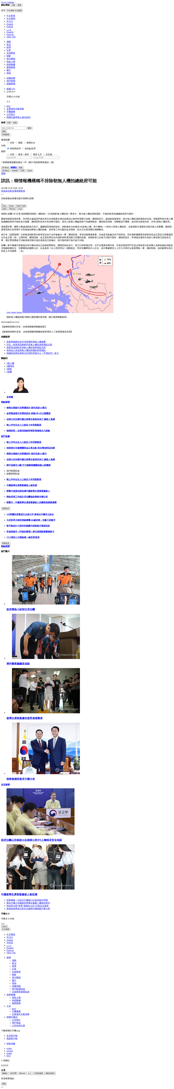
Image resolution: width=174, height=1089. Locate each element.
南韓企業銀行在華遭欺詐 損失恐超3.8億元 (27, 408)
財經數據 (11, 64)
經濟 (9, 47)
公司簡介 (11, 114)
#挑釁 (9, 372)
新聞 (9, 957)
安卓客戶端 (12, 1036)
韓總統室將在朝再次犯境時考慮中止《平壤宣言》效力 (33, 353)
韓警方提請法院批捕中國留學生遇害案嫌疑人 (28, 491)
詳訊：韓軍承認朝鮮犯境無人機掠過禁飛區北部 (29, 344)
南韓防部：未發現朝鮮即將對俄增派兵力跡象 (28, 430)
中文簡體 (5, 929)
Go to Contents (7, 2)
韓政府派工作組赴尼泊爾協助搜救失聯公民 (27, 497)
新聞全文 (31, 143)
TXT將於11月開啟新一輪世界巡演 (23, 537)
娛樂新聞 (11, 84)
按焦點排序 (30, 148)
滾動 (9, 41)
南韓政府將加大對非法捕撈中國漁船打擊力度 (28, 908)
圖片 (9, 70)
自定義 (49, 154)
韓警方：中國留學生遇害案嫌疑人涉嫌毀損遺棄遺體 (32, 502)
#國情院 (10, 366)
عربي (9, 945)
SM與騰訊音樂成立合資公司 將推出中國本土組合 (30, 514)
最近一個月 (23, 154)
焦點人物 (11, 61)
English (10, 940)
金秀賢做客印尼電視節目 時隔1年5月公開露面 (29, 413)
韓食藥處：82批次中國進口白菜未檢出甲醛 (27, 900)
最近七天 (37, 154)
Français (10, 950)
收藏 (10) (11, 89)
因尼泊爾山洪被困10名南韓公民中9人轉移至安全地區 (31, 840)
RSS (8, 106)
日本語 (10, 942)
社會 (9, 50)
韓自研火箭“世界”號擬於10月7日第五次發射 (28, 906)
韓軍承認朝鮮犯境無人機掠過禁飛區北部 (26, 347)
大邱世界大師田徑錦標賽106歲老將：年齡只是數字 (31, 520)
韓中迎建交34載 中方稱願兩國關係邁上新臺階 (29, 465)
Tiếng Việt (11, 953)
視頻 (9, 73)
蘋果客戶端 (12, 1038)
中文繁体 (11, 934)
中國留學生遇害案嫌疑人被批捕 (22, 485)
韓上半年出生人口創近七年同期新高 (24, 425)
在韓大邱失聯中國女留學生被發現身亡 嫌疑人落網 (31, 419)
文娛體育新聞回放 (20, 992)
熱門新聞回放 (18, 989)
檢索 (4, 131)
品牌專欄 (11, 994)
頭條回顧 (11, 78)
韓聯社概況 (12, 1017)
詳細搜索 (5, 135)
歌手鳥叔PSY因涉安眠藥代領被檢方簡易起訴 (28, 526)
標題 (20, 143)
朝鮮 (9, 56)
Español (10, 948)
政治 (9, 44)
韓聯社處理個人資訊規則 (18, 117)
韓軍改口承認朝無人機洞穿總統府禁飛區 (26, 350)
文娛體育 (11, 53)
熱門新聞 (11, 81)
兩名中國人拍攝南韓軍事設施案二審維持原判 (28, 903)
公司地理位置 (18, 1025)
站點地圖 (11, 1043)
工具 (9, 1006)
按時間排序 (15, 148)
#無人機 (10, 363)
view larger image (14, 312)
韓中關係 (11, 59)
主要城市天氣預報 (15, 109)
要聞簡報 (11, 67)
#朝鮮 (9, 369)
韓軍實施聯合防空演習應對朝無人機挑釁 (26, 342)
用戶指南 (16, 1023)
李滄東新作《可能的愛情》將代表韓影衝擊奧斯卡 (30, 531)
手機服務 (11, 111)
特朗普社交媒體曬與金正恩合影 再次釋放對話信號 (31, 448)
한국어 (10, 937)
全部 (12, 143)
